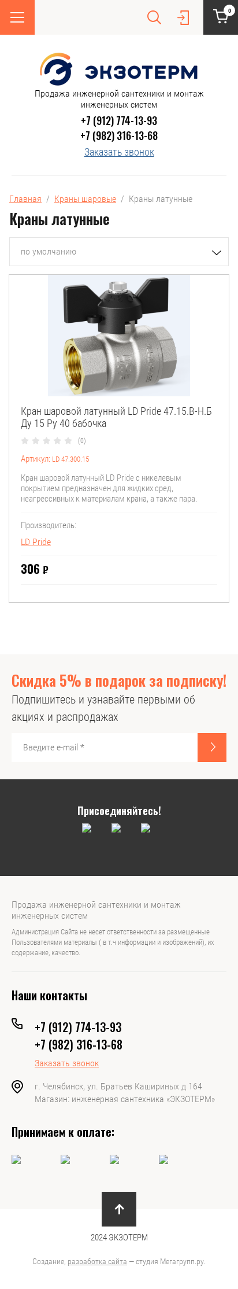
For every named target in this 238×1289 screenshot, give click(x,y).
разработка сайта (97, 1261)
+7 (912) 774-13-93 (119, 120)
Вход (183, 17)
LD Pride (36, 541)
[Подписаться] (212, 747)
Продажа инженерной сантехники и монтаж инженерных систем (119, 99)
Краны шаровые (85, 198)
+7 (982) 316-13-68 (119, 135)
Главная (25, 198)
